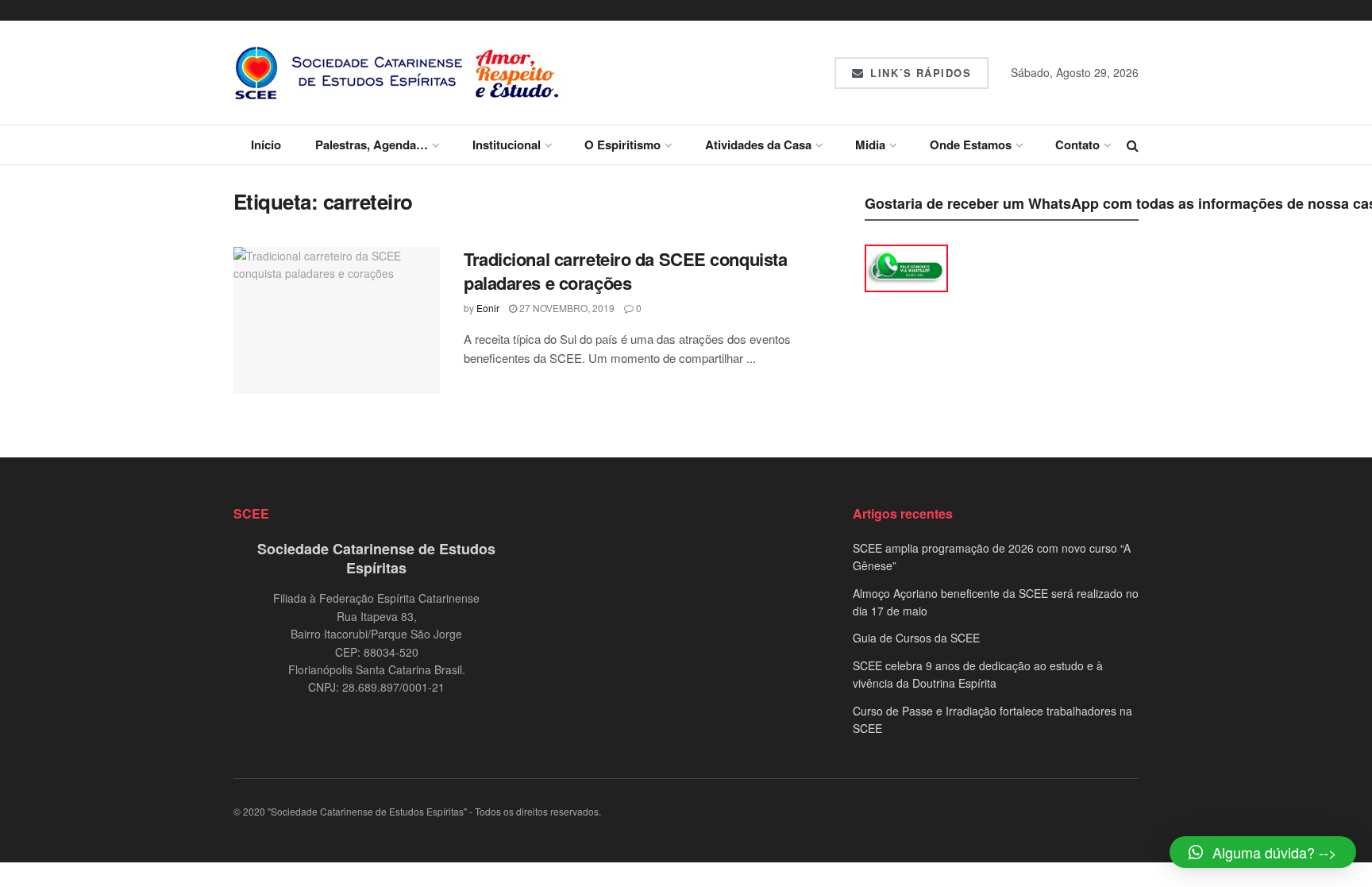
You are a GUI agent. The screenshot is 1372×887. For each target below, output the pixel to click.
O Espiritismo (622, 144)
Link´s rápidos (919, 72)
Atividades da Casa (758, 144)
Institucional (506, 144)
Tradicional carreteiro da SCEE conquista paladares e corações (625, 271)
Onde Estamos (971, 144)
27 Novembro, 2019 (566, 307)
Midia (870, 144)
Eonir (487, 307)
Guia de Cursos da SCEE (916, 638)
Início (266, 144)
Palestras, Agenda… (371, 144)
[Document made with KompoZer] (906, 267)
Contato (1077, 144)
